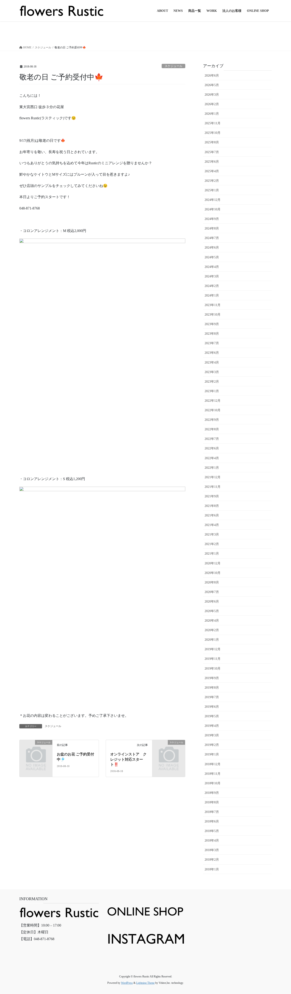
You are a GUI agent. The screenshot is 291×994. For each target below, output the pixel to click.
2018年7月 (212, 812)
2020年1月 (212, 639)
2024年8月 (212, 228)
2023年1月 (212, 391)
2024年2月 (212, 286)
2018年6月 (212, 821)
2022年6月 (212, 448)
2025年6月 (212, 161)
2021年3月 (212, 534)
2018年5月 (212, 831)
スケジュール (173, 66)
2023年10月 (213, 314)
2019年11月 (213, 658)
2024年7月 (212, 238)
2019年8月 (212, 687)
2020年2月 (212, 630)
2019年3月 (212, 735)
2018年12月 (213, 764)
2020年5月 (212, 611)
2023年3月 (212, 372)
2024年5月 (212, 257)
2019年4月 (212, 725)
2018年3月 (212, 850)
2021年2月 (212, 544)
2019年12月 (213, 649)
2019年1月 (212, 754)
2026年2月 (212, 104)
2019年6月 (212, 706)
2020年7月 (212, 592)
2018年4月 (212, 840)
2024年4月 (212, 267)
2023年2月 (212, 381)
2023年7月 (212, 343)
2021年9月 (212, 496)
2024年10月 (213, 209)
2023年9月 (212, 324)
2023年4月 (212, 362)
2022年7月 (212, 439)
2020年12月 (213, 563)
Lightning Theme (145, 982)
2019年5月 (212, 716)
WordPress (127, 982)
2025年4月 (212, 171)
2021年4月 (212, 525)
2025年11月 (213, 123)
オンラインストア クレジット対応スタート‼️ (128, 759)
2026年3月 (212, 94)
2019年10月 (213, 668)
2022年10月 (213, 410)
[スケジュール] (36, 750)
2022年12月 (213, 400)
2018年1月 (212, 869)
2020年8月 (212, 582)
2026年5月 (212, 85)
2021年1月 (212, 553)
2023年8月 (212, 333)
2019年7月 (212, 697)
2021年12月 (213, 477)
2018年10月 (213, 783)
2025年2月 (212, 180)
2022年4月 (212, 458)
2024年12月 (213, 200)
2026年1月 (212, 113)
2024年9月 (212, 219)
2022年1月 (212, 467)
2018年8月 (212, 802)
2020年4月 (212, 620)
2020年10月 (213, 573)
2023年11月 (213, 305)
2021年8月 (212, 506)
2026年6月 (212, 75)
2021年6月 (212, 515)
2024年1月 (212, 295)
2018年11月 (213, 773)
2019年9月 (212, 678)
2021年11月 (213, 486)
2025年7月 (212, 152)
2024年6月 (212, 247)
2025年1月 (212, 190)
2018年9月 (212, 793)
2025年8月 (212, 142)
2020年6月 (212, 601)
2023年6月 (212, 352)
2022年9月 (212, 419)
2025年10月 (213, 133)
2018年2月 (212, 859)
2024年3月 (212, 276)
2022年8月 (212, 429)
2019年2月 (212, 745)
